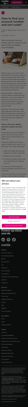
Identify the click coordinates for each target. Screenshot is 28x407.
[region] (14, 203)
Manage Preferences (14, 221)
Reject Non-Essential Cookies (14, 225)
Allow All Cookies (14, 217)
